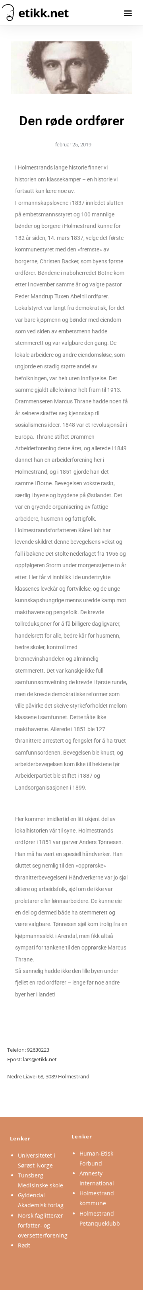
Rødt (24, 1245)
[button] (127, 12)
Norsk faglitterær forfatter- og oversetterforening (43, 1225)
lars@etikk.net (40, 1059)
